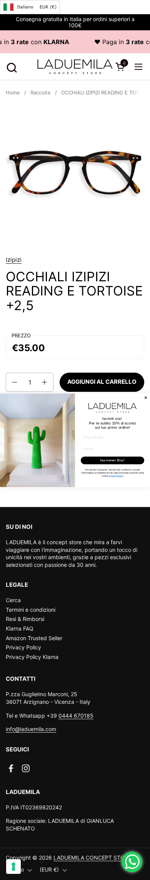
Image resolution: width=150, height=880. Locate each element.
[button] (10, 66)
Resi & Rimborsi (25, 619)
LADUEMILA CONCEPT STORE (92, 857)
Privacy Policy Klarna (32, 657)
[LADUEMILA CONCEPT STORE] (75, 66)
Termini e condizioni (30, 609)
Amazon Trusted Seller (34, 638)
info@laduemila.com (31, 729)
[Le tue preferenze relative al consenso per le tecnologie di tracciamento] (13, 866)
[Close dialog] (145, 397)
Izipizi (14, 259)
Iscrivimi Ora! (112, 460)
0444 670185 (75, 715)
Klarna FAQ (19, 628)
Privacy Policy (23, 647)
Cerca (13, 600)
